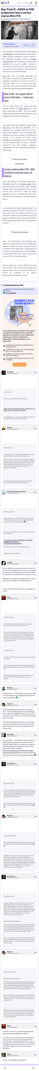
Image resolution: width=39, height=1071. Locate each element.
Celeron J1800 (26, 184)
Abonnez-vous (19, 365)
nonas (9, 597)
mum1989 (10, 372)
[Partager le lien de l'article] (5, 1068)
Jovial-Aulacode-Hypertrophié (16, 491)
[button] (36, 3)
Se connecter (11, 293)
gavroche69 (10, 763)
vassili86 (9, 562)
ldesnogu (10, 687)
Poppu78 (9, 704)
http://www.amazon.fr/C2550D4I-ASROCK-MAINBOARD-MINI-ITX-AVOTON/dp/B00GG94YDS (18, 541)
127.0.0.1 (9, 427)
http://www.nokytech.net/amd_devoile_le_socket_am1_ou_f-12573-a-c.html (19, 409)
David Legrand (9, 44)
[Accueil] (5, 3)
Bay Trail (6, 76)
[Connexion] (30, 3)
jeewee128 (10, 734)
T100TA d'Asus (23, 108)
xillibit (9, 1054)
